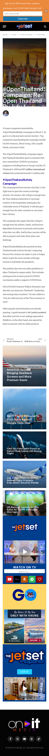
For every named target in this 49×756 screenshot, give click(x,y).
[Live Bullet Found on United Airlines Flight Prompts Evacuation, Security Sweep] (24, 474)
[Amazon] (24, 579)
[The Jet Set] (24, 26)
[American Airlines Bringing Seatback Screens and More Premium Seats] (24, 366)
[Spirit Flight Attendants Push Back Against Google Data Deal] (24, 408)
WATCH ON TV (24, 567)
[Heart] (39, 579)
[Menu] (4, 26)
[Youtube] (9, 579)
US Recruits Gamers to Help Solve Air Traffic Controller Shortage (23, 509)
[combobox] (24, 571)
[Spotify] (32, 579)
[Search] (44, 26)
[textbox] (24, 572)
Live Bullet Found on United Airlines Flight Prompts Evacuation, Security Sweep (23, 480)
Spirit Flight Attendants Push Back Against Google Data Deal (23, 419)
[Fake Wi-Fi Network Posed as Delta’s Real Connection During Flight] (24, 445)
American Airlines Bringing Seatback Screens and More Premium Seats (19, 375)
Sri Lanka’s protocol (37, 312)
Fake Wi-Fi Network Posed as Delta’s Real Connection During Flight (24, 451)
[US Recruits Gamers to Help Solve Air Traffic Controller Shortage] (24, 503)
